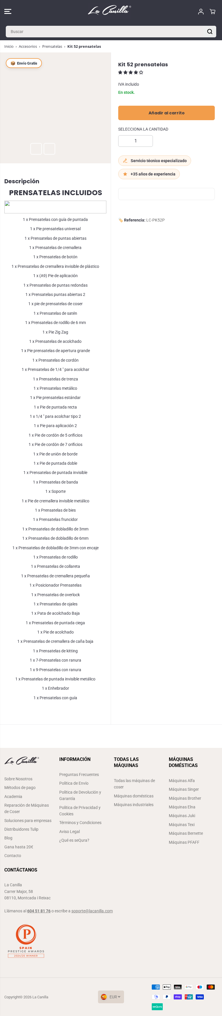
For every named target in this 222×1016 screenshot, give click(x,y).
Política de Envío (73, 783)
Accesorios (28, 46)
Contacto (12, 855)
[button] (7, 11)
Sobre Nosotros (18, 779)
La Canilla (40, 997)
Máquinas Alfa (182, 780)
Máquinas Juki (182, 815)
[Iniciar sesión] (201, 11)
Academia (13, 796)
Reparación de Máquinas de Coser (26, 808)
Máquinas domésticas (133, 796)
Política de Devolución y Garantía (80, 795)
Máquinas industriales (133, 804)
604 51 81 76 (39, 911)
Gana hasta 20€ (18, 847)
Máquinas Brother (185, 798)
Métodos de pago (20, 787)
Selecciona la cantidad (143, 129)
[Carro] (212, 11)
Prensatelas (52, 46)
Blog (8, 838)
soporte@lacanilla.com (92, 911)
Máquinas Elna (182, 807)
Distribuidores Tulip (21, 829)
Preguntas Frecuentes (79, 774)
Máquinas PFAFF (184, 842)
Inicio (9, 46)
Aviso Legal (69, 831)
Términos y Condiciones (80, 822)
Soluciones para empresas (27, 820)
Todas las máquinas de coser (134, 783)
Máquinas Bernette (186, 833)
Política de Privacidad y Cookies (80, 810)
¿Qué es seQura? (74, 840)
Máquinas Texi (182, 824)
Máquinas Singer (184, 789)
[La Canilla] (109, 11)
